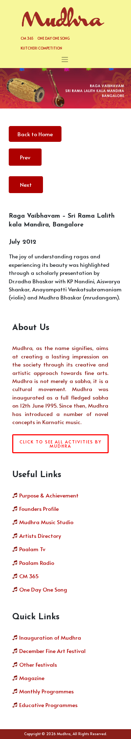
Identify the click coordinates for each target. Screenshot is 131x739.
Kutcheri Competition (41, 48)
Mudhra (64, 733)
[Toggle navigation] (65, 59)
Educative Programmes (48, 704)
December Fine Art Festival (52, 650)
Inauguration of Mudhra (50, 637)
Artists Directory (40, 535)
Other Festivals (38, 664)
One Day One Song (53, 38)
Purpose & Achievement (49, 495)
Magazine (31, 677)
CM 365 (27, 38)
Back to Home (35, 134)
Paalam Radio (36, 562)
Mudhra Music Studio (46, 522)
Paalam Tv (32, 549)
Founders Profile (39, 508)
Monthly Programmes (46, 691)
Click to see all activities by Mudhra (61, 444)
